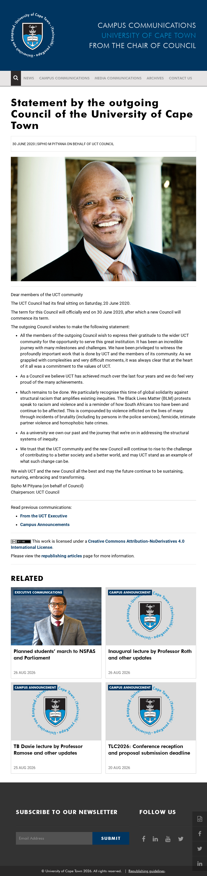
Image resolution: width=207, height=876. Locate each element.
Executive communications (38, 592)
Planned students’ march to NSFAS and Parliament (54, 654)
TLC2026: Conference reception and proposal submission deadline (149, 749)
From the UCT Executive (43, 515)
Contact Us (180, 78)
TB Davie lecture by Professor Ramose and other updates (48, 749)
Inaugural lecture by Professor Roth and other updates (150, 654)
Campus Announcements (45, 524)
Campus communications (64, 78)
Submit (110, 838)
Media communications (118, 78)
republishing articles (61, 555)
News (28, 78)
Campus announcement (130, 592)
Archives (155, 78)
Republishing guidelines (146, 871)
